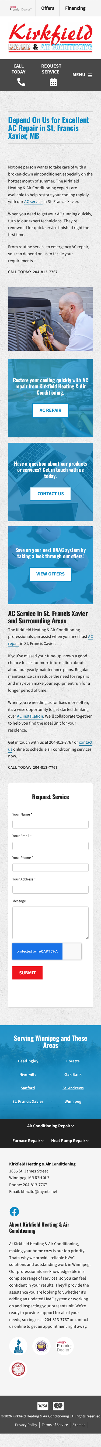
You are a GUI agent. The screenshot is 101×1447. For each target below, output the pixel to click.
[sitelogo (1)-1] (50, 24)
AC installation (30, 716)
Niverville (28, 1074)
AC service (33, 202)
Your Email (22, 836)
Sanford (28, 1088)
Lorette (73, 1061)
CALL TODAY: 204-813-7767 (33, 272)
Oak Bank (73, 1074)
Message (19, 901)
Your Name (22, 814)
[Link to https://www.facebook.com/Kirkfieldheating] (14, 1211)
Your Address (24, 879)
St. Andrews (73, 1088)
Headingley (28, 1061)
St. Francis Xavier (27, 1101)
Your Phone (22, 858)
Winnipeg (73, 1101)
